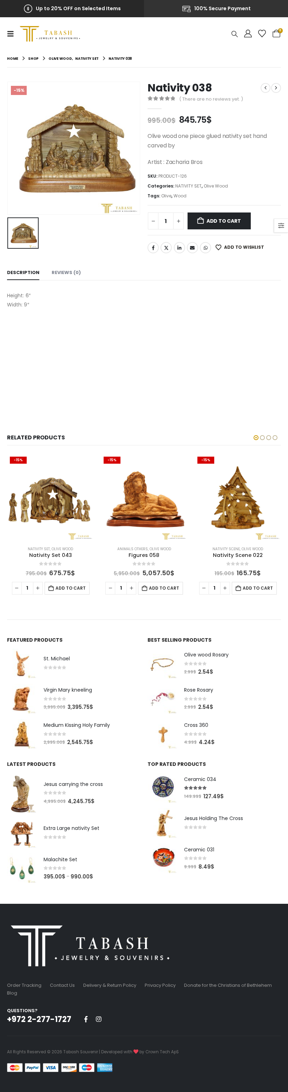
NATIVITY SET (188, 186)
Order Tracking (24, 985)
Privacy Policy (160, 985)
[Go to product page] (22, 663)
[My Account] (248, 34)
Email (192, 247)
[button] (12, 34)
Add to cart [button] (70, 588)
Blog (12, 993)
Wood (180, 196)
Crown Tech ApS (162, 1052)
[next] (276, 88)
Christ (226, 549)
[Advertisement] (144, 362)
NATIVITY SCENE (132, 549)
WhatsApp (205, 247)
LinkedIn (179, 247)
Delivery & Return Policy (109, 985)
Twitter (166, 247)
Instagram (98, 1019)
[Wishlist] (262, 34)
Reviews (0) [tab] (66, 272)
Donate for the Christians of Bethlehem (228, 985)
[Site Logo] (51, 33)
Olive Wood (216, 186)
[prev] (265, 88)
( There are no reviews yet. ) (211, 99)
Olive (166, 196)
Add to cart (224, 220)
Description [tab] (23, 272)
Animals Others (39, 549)
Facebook (153, 247)
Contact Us (62, 985)
